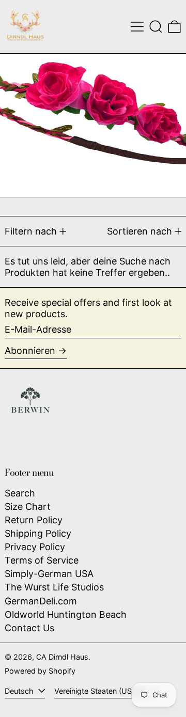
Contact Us (29, 627)
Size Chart (28, 506)
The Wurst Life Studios (54, 587)
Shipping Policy (38, 533)
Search (20, 493)
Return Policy (34, 520)
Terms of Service (42, 560)
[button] (156, 26)
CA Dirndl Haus (62, 656)
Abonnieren (30, 350)
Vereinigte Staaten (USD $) (101, 691)
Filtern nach (31, 231)
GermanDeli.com (41, 601)
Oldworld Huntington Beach (66, 614)
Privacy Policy (35, 546)
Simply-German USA (49, 573)
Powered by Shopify (40, 670)
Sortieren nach (139, 231)
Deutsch (20, 691)
